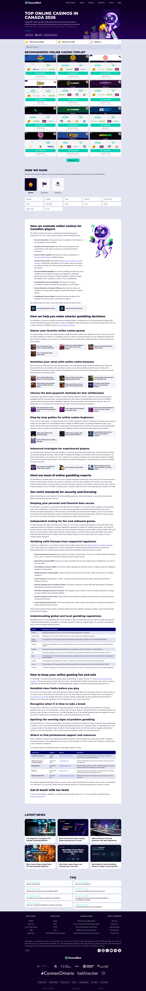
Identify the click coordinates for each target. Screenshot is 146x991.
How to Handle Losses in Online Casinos (86, 933)
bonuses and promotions (42, 257)
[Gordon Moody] (88, 966)
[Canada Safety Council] (56, 966)
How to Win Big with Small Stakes (86, 927)
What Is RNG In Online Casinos (86, 930)
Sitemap (101, 988)
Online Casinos (70, 2)
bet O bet (31, 924)
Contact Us (114, 924)
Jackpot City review (105, 102)
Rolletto (31, 921)
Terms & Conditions (48, 988)
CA (26, 950)
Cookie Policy (76, 988)
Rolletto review (40, 128)
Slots (55, 930)
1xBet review (105, 128)
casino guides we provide (66, 325)
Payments (101, 2)
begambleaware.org (65, 765)
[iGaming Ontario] (103, 966)
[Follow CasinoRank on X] (107, 950)
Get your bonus (40, 73)
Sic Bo (55, 927)
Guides (111, 2)
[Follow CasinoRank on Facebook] (99, 950)
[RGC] (77, 966)
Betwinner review (73, 128)
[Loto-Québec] (66, 966)
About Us (114, 921)
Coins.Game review (73, 76)
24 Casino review (73, 102)
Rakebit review (40, 153)
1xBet (31, 930)
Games (82, 2)
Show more (72, 160)
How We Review (114, 927)
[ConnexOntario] (57, 973)
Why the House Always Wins (86, 921)
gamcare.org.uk (63, 770)
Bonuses (91, 2)
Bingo (55, 921)
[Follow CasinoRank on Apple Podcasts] (119, 950)
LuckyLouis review (40, 76)
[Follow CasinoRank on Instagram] (103, 950)
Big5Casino (31, 933)
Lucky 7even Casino (31, 927)
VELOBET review (105, 153)
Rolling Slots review (73, 153)
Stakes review (105, 76)
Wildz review (40, 102)
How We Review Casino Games (55, 933)
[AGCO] (43, 966)
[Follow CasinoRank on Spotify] (115, 950)
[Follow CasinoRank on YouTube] (111, 950)
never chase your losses (38, 697)
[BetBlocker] (88, 973)
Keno (55, 924)
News (119, 2)
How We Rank (114, 930)
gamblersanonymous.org (66, 756)
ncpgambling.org (64, 761)
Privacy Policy (114, 933)
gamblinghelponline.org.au (66, 775)
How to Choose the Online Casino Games (86, 924)
